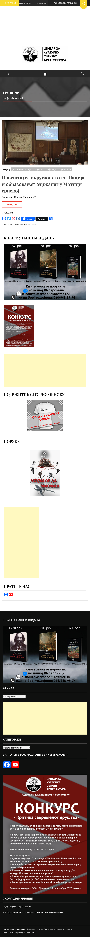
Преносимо (65, 169)
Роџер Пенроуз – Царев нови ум (17, 907)
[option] (45, 473)
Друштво (39, 169)
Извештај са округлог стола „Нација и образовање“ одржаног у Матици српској (43, 184)
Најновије (51, 169)
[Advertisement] (45, 28)
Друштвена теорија (21, 169)
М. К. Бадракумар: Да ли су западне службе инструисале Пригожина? (33, 912)
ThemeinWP (31, 933)
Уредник (34, 224)
